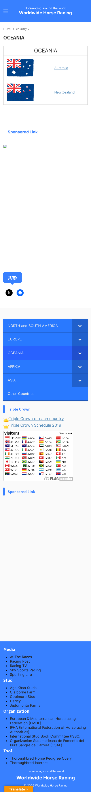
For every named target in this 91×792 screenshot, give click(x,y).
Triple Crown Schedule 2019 (35, 425)
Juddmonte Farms (25, 705)
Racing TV (18, 665)
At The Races (21, 657)
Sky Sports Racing (25, 670)
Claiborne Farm (23, 692)
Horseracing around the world (45, 771)
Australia (61, 68)
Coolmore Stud (22, 696)
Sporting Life (21, 674)
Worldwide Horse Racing (45, 12)
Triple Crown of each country (36, 418)
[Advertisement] (45, 211)
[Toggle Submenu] (80, 325)
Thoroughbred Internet (29, 762)
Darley (15, 701)
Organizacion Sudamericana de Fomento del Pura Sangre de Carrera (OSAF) (47, 742)
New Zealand (64, 92)
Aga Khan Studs (23, 688)
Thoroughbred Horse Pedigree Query (41, 758)
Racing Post (20, 661)
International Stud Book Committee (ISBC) (45, 736)
